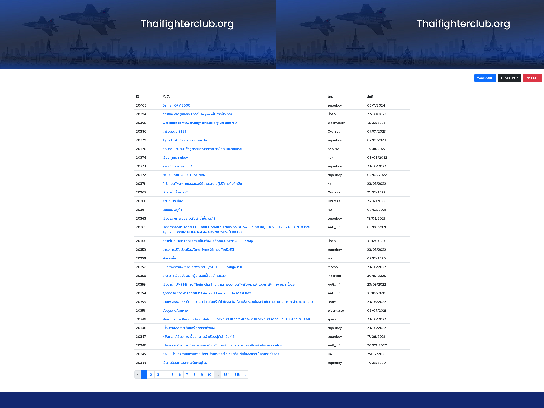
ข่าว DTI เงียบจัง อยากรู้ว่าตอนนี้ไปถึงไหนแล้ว (194, 275)
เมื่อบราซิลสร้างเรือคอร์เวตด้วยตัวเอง (189, 327)
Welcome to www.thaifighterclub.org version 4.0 (200, 122)
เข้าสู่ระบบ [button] (533, 78)
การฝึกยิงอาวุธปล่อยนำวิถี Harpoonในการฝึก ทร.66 (199, 113)
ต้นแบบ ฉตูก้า (172, 209)
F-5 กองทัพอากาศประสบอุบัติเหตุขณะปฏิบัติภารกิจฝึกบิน (202, 183)
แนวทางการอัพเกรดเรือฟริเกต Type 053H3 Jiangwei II (202, 266)
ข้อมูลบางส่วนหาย (175, 310)
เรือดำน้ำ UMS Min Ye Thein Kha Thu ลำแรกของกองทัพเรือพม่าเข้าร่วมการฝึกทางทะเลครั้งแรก (229, 284)
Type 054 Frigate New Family (185, 140)
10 (209, 374)
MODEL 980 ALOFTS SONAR (184, 174)
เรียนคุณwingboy (175, 157)
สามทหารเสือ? (173, 200)
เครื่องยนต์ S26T (175, 131)
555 (237, 374)
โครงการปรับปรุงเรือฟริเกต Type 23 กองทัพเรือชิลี (198, 249)
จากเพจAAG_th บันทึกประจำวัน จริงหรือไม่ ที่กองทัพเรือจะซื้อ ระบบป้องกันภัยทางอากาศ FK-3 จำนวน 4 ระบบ (238, 301)
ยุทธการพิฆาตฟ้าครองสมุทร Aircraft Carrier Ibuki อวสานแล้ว (207, 293)
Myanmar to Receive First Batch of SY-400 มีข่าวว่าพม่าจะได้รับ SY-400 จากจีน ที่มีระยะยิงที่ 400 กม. (237, 319)
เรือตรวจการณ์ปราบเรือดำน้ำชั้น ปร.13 (189, 218)
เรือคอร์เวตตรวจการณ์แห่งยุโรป (185, 362)
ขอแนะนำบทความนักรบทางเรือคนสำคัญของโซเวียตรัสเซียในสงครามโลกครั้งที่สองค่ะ (221, 353)
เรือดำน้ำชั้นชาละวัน (176, 192)
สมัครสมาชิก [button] (509, 78)
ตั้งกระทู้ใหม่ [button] (485, 78)
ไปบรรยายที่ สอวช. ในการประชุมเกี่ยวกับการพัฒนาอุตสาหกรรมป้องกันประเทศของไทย (222, 345)
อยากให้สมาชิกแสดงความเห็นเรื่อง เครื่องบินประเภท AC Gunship (208, 240)
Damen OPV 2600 (176, 105)
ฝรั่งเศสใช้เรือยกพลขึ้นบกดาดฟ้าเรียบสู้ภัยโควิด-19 (198, 336)
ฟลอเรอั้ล (169, 258)
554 (226, 374)
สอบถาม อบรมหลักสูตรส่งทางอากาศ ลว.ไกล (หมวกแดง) (202, 148)
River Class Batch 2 (177, 166)
